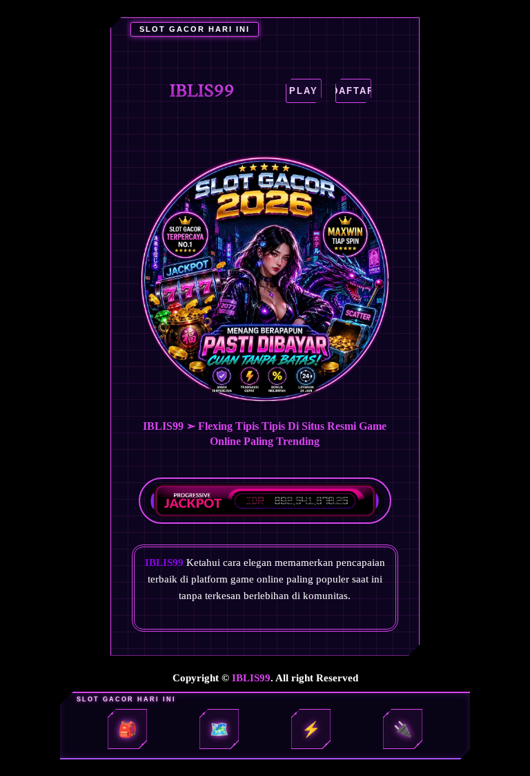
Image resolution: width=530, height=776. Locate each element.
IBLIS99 (251, 677)
